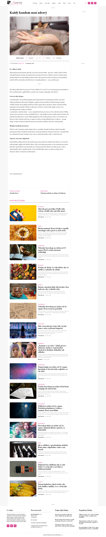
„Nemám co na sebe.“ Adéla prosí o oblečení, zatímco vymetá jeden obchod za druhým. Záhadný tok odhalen (52, 348)
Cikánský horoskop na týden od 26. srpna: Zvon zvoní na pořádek (52, 307)
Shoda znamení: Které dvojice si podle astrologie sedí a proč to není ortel (53, 229)
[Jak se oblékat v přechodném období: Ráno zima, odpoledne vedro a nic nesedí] (23, 449)
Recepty (40, 284)
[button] (85, 3)
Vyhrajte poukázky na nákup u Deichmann (53, 193)
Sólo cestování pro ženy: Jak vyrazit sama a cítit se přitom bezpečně (52, 327)
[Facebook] (89, 3)
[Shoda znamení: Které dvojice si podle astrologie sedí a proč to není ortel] (23, 233)
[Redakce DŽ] (11, 63)
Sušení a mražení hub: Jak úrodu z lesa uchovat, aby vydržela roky (53, 288)
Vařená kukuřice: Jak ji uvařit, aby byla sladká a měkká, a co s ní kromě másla (52, 486)
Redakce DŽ (21, 63)
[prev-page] (11, 499)
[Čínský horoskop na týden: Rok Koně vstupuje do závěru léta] (23, 391)
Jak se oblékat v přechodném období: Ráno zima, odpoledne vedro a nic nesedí (53, 447)
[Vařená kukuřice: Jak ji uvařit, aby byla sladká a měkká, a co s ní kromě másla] (23, 488)
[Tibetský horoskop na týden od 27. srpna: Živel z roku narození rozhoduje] (23, 252)
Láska (39, 226)
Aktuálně (40, 206)
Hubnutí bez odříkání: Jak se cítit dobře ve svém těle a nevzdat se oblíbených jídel (51, 466)
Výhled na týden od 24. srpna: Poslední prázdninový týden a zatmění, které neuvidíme (50, 408)
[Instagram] (92, 3)
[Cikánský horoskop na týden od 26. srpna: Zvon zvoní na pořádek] (23, 311)
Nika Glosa (40, 359)
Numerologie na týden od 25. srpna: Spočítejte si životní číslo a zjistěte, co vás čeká (53, 369)
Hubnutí (40, 462)
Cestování (41, 323)
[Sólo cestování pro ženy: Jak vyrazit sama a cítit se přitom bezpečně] (23, 330)
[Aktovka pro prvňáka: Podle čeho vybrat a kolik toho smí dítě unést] (23, 213)
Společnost (41, 245)
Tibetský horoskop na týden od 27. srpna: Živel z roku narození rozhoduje (52, 250)
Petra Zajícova (41, 216)
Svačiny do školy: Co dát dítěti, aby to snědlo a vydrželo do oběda (53, 268)
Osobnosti (41, 343)
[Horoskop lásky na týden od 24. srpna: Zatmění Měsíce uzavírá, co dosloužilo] (23, 430)
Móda (39, 443)
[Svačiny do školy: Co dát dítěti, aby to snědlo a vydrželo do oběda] (23, 272)
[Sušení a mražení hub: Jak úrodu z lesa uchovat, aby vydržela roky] (23, 291)
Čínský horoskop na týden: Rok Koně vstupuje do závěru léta (53, 387)
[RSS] (95, 3)
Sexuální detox (14, 193)
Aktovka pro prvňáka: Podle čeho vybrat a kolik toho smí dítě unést (51, 210)
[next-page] (13, 499)
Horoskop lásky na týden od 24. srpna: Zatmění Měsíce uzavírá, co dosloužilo (51, 427)
